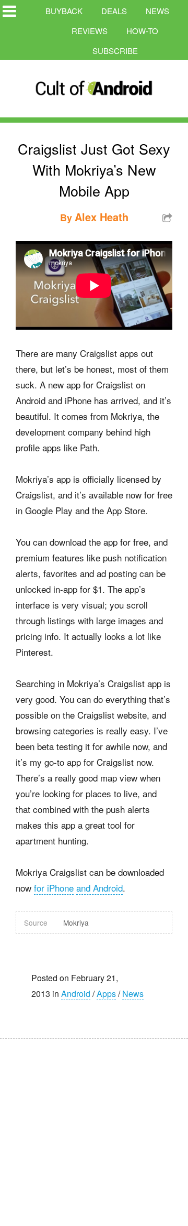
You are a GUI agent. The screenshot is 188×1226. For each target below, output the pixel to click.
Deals (114, 10)
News (157, 10)
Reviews (90, 30)
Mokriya (76, 922)
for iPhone (54, 887)
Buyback (64, 10)
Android (75, 994)
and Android (99, 887)
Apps (106, 994)
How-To (142, 30)
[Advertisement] (99, 1125)
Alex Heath (101, 216)
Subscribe (115, 50)
